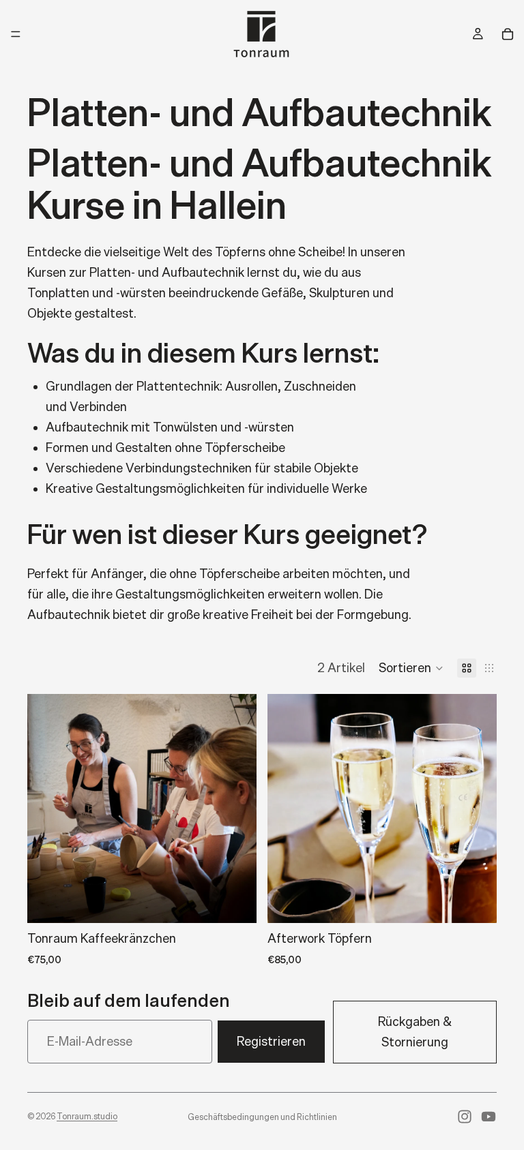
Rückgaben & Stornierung (415, 1031)
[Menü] (15, 34)
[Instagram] (464, 1116)
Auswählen (247, 901)
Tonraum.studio (87, 1116)
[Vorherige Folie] (47, 808)
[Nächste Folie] (236, 808)
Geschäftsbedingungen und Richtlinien (262, 1117)
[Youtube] (488, 1116)
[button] (411, 668)
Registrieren (271, 1041)
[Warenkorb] (508, 34)
